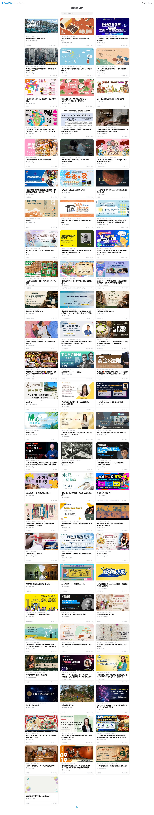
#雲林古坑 (64, 651)
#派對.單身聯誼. (30, 379)
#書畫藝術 (28, 530)
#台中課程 (28, 197)
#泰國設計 (64, 257)
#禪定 (27, 439)
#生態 (63, 500)
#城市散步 (100, 318)
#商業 (63, 379)
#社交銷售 (100, 379)
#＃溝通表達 (100, 530)
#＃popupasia (29, 621)
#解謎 (98, 76)
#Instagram (65, 682)
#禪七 (27, 409)
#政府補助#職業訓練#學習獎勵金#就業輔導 (108, 500)
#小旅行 (28, 227)
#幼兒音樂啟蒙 (101, 803)
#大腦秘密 (64, 439)
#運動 (63, 227)
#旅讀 (63, 773)
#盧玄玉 (28, 257)
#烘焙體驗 (100, 348)
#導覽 (27, 76)
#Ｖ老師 (28, 166)
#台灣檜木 (64, 470)
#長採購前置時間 (66, 318)
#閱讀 (27, 651)
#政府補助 (64, 530)
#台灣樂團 (64, 591)
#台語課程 (64, 76)
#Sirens (64, 166)
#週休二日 (64, 409)
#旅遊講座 (28, 591)
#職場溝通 (64, 742)
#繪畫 (27, 348)
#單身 (27, 773)
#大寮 (63, 712)
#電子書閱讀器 (30, 318)
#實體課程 (100, 45)
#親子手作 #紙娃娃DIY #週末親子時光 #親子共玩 (74, 288)
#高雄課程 (100, 591)
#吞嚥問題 (28, 560)
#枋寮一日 (28, 45)
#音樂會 (28, 803)
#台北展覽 (28, 136)
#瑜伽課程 (100, 136)
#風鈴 (98, 651)
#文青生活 (64, 45)
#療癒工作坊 (100, 288)
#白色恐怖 (100, 227)
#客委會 (64, 106)
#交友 (98, 197)
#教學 (27, 682)
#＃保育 (28, 470)
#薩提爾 (99, 773)
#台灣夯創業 (65, 348)
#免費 (98, 106)
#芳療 (63, 803)
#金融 (98, 439)
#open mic (29, 742)
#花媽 (27, 106)
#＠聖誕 (99, 621)
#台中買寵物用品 (101, 166)
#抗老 (63, 560)
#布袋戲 (64, 197)
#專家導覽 (28, 288)
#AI (63, 136)
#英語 (98, 682)
